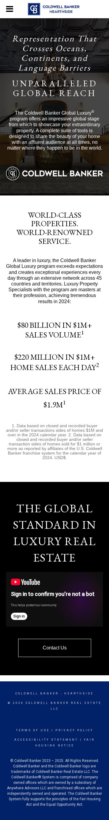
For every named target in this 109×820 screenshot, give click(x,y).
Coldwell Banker (37, 693)
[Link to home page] (55, 9)
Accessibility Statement (46, 739)
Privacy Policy (74, 730)
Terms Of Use (33, 730)
